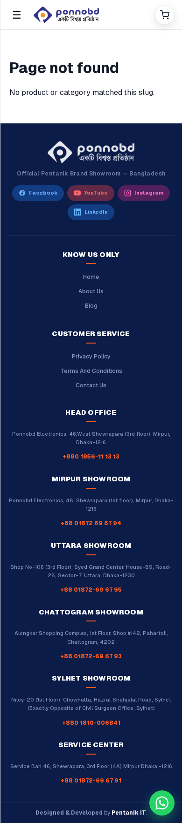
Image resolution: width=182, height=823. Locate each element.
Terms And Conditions (91, 371)
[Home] (90, 15)
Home (91, 277)
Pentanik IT (129, 812)
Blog (91, 306)
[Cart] (165, 15)
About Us (91, 291)
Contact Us (91, 385)
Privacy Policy (91, 356)
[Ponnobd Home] (91, 152)
